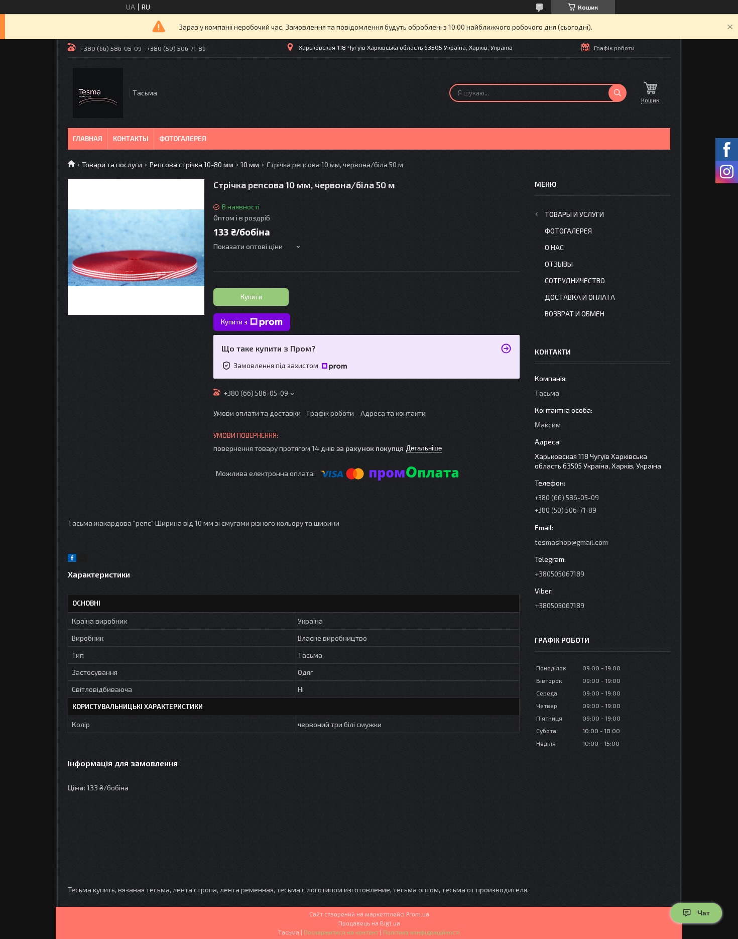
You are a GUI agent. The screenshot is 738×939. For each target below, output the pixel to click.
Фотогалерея (182, 139)
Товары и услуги (574, 214)
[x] (83, 559)
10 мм (249, 164)
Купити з (234, 322)
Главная (87, 139)
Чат (703, 913)
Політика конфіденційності (421, 931)
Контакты (131, 139)
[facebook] (72, 559)
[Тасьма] (98, 93)
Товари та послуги (112, 164)
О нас (554, 247)
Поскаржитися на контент (341, 931)
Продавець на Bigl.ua (369, 922)
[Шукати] (617, 93)
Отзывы (559, 264)
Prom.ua (417, 913)
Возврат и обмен (574, 313)
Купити (251, 297)
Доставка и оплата (580, 297)
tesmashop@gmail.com (571, 542)
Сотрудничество (575, 280)
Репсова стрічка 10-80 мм (191, 164)
